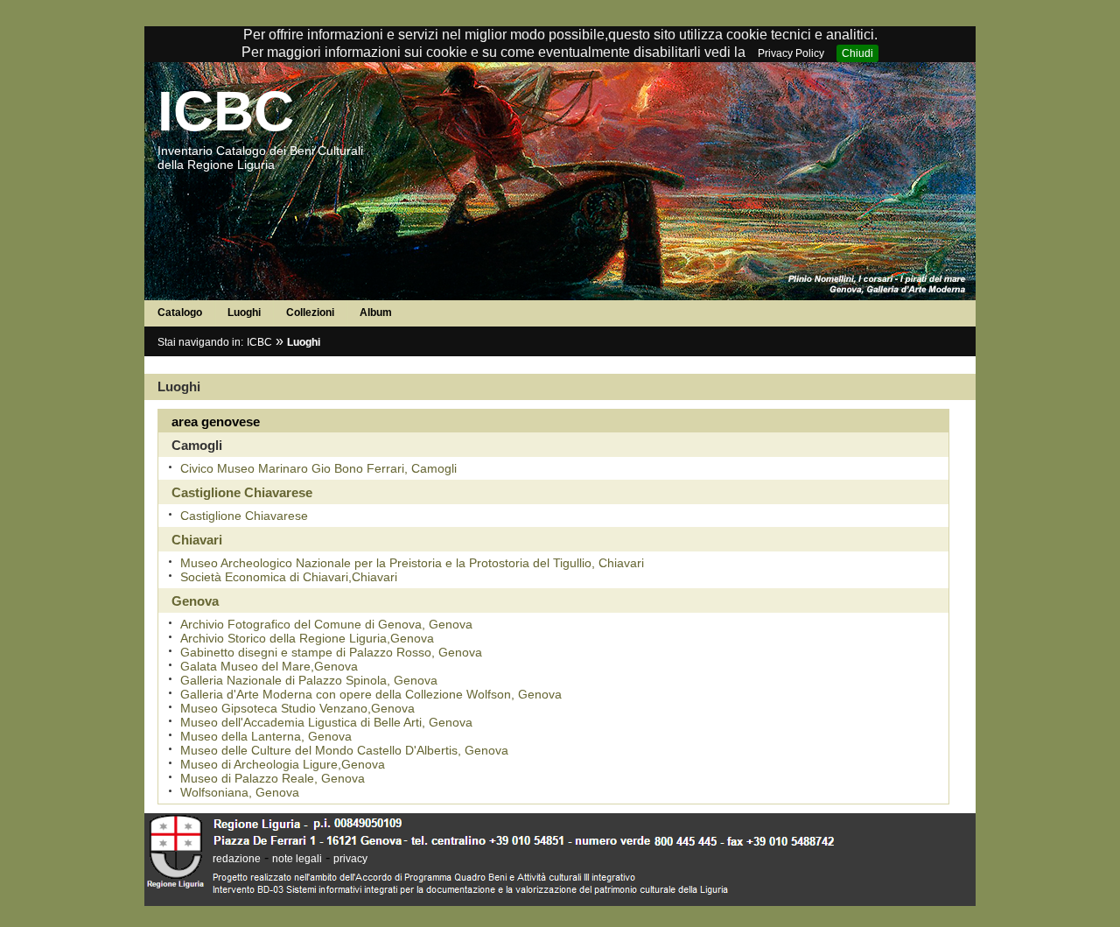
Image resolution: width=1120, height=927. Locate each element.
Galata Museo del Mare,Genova (269, 666)
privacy (350, 859)
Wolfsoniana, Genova (239, 792)
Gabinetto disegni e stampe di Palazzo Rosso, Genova (331, 652)
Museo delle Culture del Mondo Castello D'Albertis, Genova (344, 750)
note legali (297, 859)
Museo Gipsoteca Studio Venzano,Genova (297, 708)
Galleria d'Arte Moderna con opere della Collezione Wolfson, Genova (371, 694)
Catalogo (180, 312)
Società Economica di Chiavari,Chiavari (288, 577)
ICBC (226, 111)
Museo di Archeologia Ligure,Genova (282, 764)
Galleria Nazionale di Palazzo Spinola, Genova (309, 680)
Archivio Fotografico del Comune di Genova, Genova (326, 624)
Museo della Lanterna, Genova (266, 736)
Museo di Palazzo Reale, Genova (272, 778)
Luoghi (244, 312)
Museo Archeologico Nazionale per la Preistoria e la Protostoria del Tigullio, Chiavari (412, 563)
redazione (237, 859)
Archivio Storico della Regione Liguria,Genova (307, 638)
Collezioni (310, 312)
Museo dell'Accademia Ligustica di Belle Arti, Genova (326, 722)
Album (376, 312)
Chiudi (857, 53)
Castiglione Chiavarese (244, 516)
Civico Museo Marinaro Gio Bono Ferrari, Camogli (318, 468)
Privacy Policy (791, 53)
